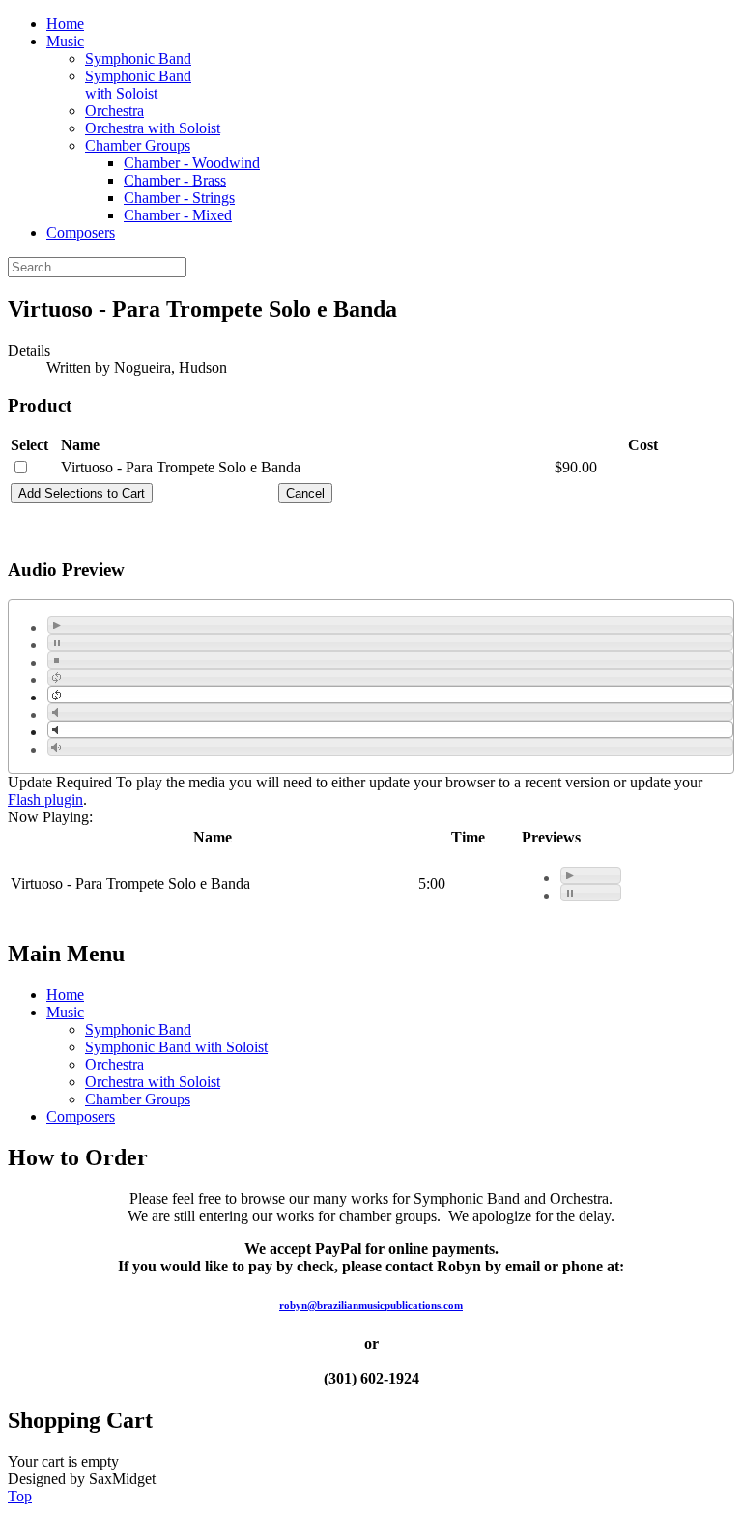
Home (65, 23)
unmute (56, 729)
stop (56, 660)
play (56, 625)
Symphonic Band (138, 58)
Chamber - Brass (175, 180)
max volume (56, 747)
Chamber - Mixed (178, 215)
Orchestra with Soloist (152, 128)
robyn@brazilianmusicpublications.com (371, 1305)
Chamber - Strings (179, 197)
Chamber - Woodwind (192, 163)
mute (56, 712)
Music (65, 41)
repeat (56, 677)
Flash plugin (45, 799)
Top (20, 1496)
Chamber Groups (137, 145)
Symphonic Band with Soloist (138, 84)
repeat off (56, 694)
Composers (80, 232)
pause (56, 642)
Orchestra (114, 110)
